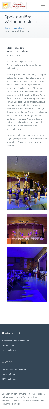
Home (7, 28)
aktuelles (18, 28)
